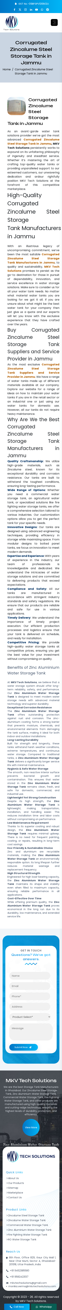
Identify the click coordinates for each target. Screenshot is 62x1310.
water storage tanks (32, 506)
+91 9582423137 (19, 1276)
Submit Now (21, 1047)
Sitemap (13, 1188)
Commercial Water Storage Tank (28, 1225)
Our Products (16, 1183)
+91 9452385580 (19, 1270)
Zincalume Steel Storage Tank (26, 1215)
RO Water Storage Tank (22, 1239)
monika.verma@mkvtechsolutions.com (32, 1286)
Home (7, 69)
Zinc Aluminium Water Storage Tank (29, 1230)
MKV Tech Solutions (34, 181)
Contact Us (15, 1197)
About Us (13, 1178)
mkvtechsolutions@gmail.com (28, 1283)
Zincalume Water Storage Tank (27, 1220)
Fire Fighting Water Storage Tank (27, 1234)
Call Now (19, 1306)
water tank (51, 131)
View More (31, 1127)
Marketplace (15, 1192)
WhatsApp (45, 1306)
